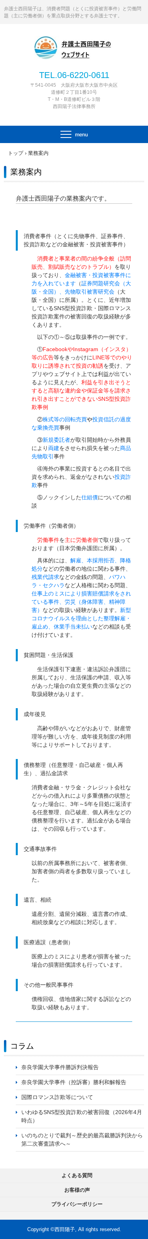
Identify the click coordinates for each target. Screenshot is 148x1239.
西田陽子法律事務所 (74, 44)
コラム (22, 1046)
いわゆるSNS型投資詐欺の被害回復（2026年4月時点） (81, 1116)
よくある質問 (77, 1175)
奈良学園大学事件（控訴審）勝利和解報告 (73, 1082)
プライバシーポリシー (77, 1204)
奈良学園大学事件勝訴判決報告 (60, 1067)
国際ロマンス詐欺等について (57, 1097)
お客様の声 (77, 1190)
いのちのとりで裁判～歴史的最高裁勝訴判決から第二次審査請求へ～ (82, 1139)
